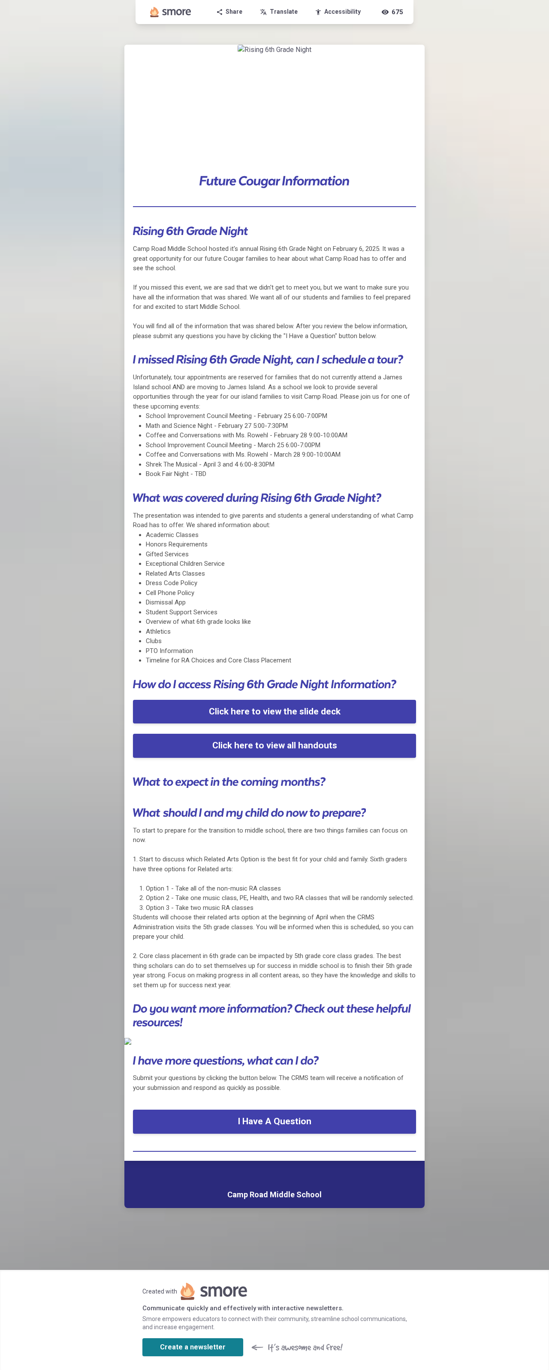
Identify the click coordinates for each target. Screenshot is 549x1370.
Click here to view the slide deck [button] (275, 711)
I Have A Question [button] (274, 1121)
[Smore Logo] (171, 12)
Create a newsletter (193, 1347)
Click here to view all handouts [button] (274, 745)
